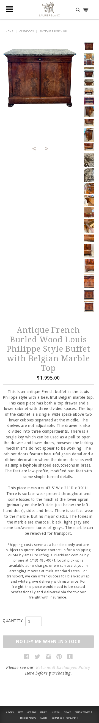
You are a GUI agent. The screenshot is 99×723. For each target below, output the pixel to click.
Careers (44, 717)
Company (11, 712)
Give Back (33, 712)
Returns (44, 712)
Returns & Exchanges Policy (63, 667)
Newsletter (72, 717)
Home (9, 31)
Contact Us (58, 717)
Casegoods (27, 31)
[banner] (49, 9)
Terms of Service (83, 712)
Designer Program (29, 717)
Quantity (13, 620)
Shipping (56, 712)
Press (21, 712)
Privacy (68, 712)
